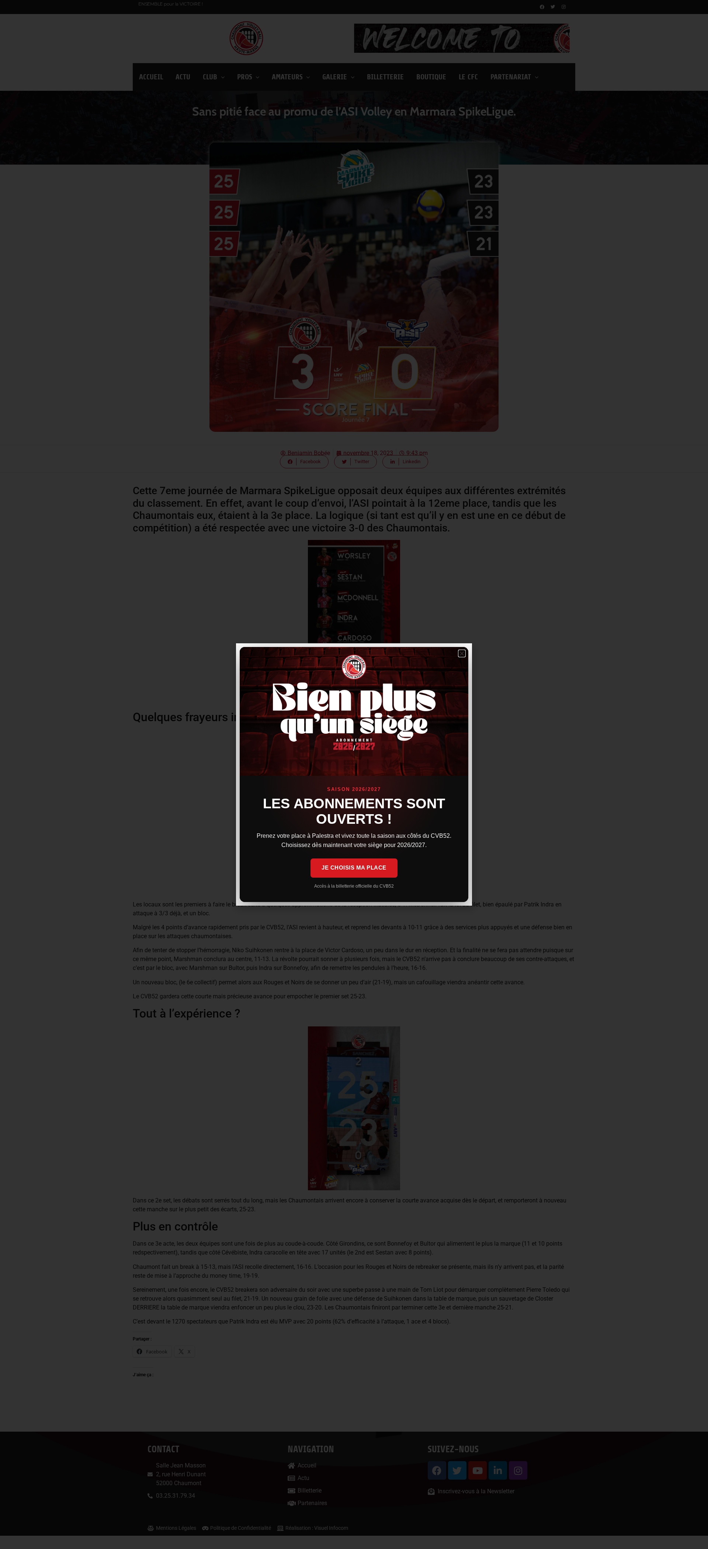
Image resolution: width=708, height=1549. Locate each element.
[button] (462, 653)
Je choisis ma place (354, 867)
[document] (354, 774)
